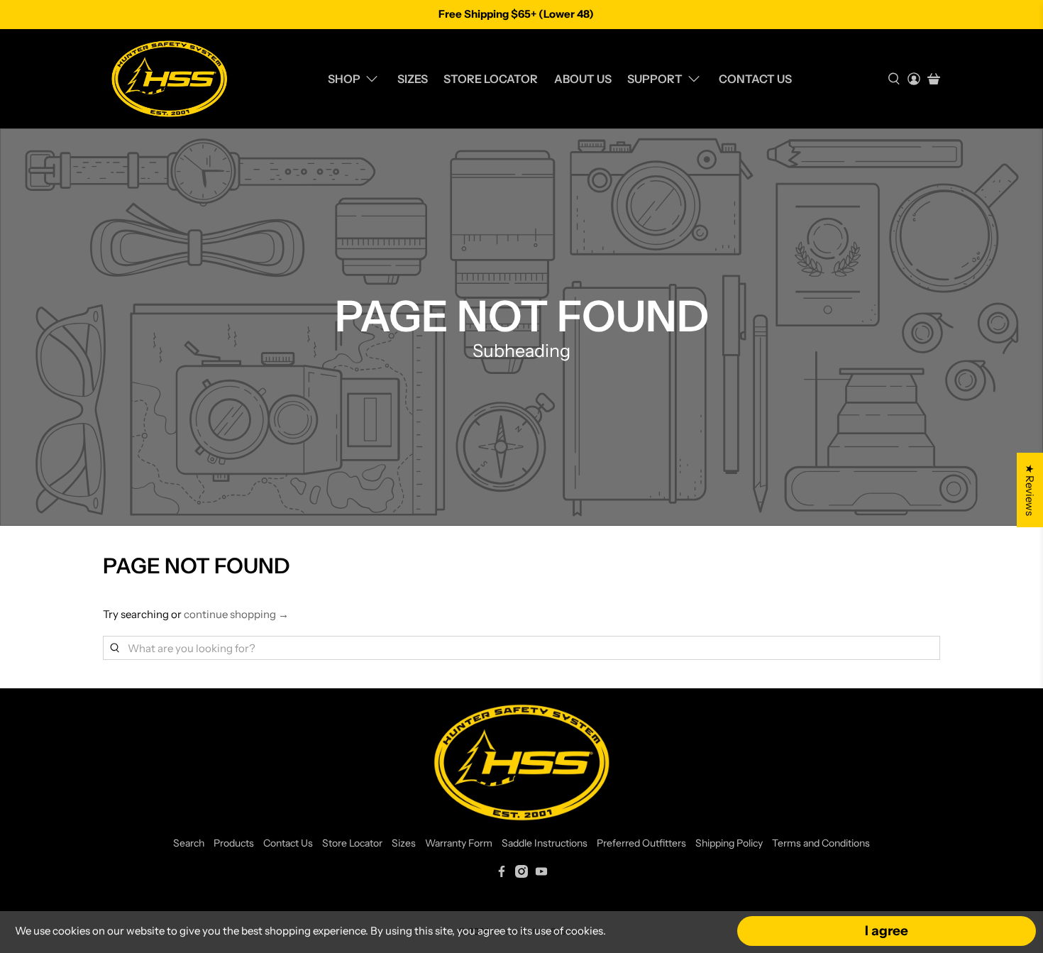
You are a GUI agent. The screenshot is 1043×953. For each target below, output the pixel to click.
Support (655, 79)
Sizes (412, 79)
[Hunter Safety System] (169, 79)
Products (234, 843)
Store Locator (490, 79)
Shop (344, 79)
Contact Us (755, 79)
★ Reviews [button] (1030, 490)
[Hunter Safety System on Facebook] (501, 874)
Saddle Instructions (544, 843)
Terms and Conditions (821, 843)
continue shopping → (236, 614)
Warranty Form (458, 843)
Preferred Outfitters (641, 843)
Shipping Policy (729, 843)
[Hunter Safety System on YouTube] (541, 874)
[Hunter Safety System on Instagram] (521, 874)
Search (188, 843)
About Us (583, 79)
